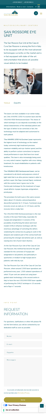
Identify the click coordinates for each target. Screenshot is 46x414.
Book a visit (21, 7)
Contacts (30, 7)
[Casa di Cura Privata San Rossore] (11, 13)
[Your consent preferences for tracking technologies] (4, 410)
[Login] (37, 13)
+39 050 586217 (17, 2)
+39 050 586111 (28, 2)
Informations (11, 7)
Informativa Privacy (23, 393)
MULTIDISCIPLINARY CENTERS (21, 25)
